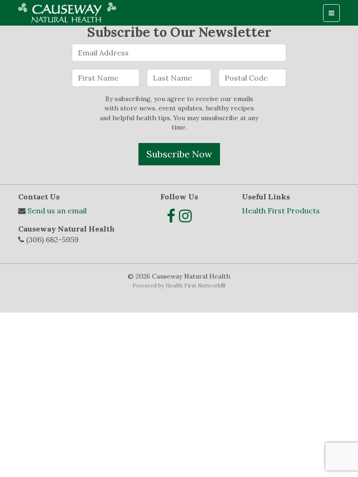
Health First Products (281, 210)
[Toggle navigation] (331, 13)
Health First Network (192, 285)
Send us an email (57, 210)
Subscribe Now (179, 154)
